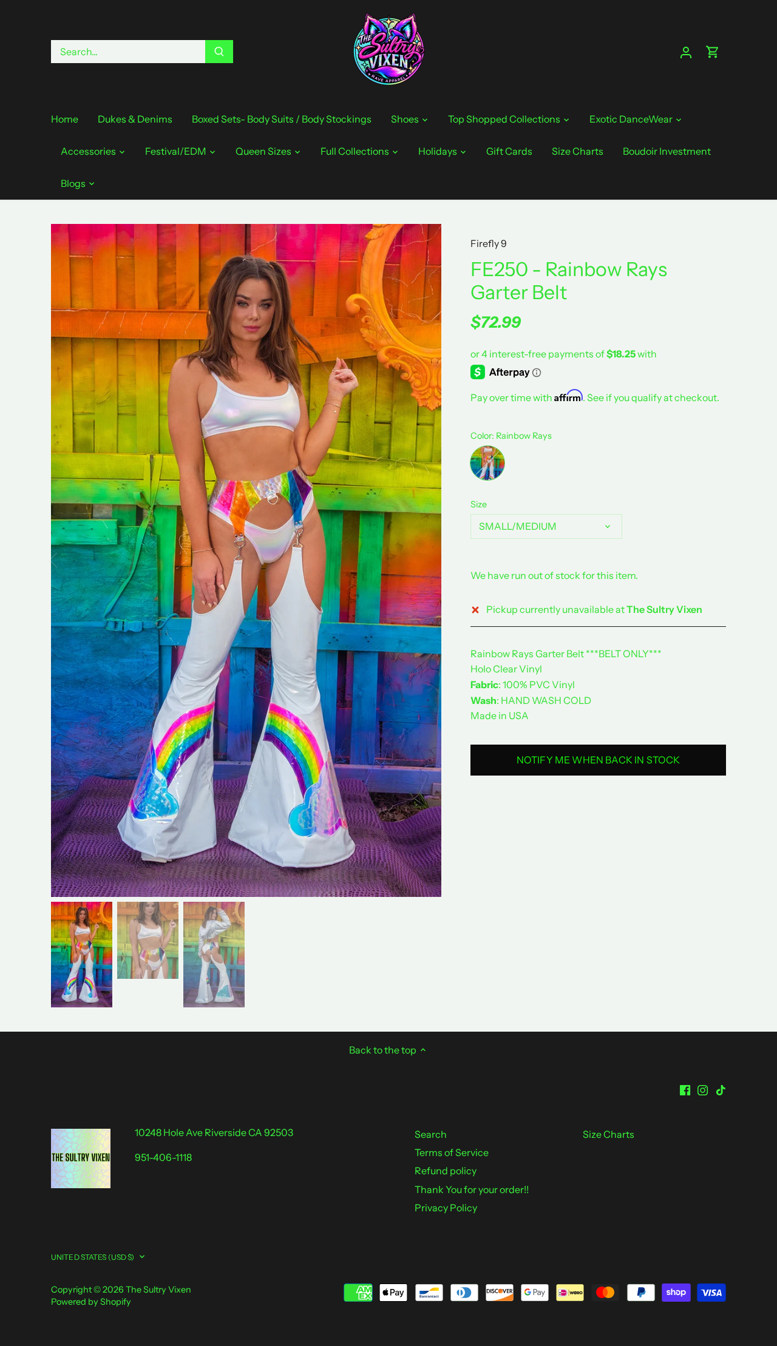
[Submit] (219, 51)
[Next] (423, 560)
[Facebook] (685, 1088)
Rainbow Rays (487, 463)
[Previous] (69, 560)
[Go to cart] (712, 52)
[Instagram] (702, 1088)
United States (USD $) (93, 1257)
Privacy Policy (446, 1208)
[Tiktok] (721, 1088)
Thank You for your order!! (472, 1189)
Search (431, 1134)
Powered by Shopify (91, 1301)
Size (478, 504)
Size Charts (608, 1134)
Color (481, 436)
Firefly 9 (488, 243)
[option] (246, 560)
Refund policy (446, 1171)
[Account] (686, 52)
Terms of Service (452, 1152)
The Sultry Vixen (158, 1289)
